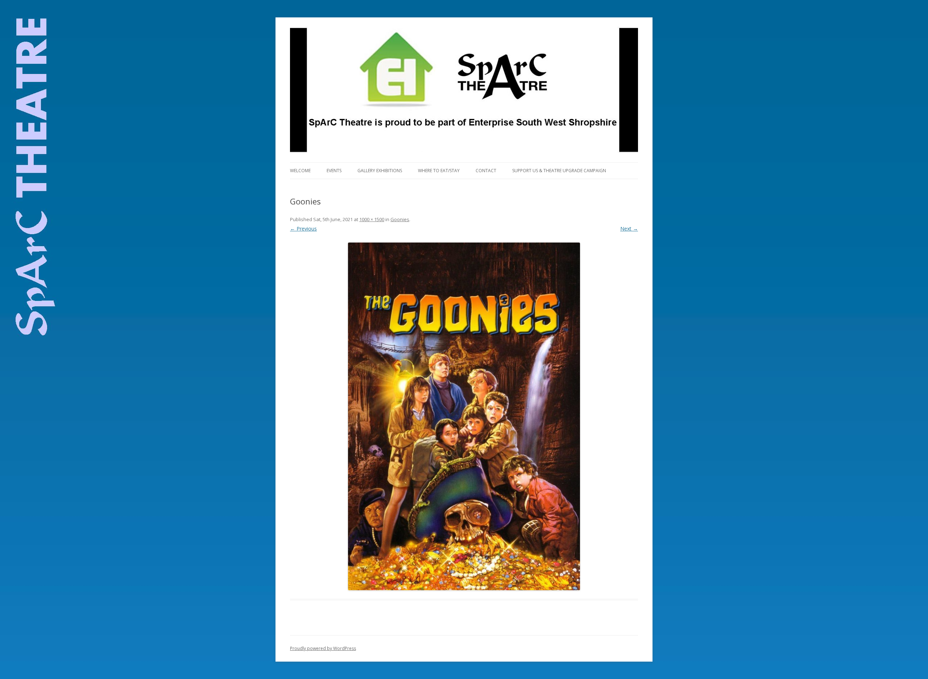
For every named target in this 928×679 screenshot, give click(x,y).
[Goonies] (464, 417)
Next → (629, 228)
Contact (486, 170)
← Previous (303, 228)
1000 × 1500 (371, 219)
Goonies (399, 219)
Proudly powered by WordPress (323, 648)
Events (334, 170)
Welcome (300, 170)
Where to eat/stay (439, 170)
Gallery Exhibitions (379, 170)
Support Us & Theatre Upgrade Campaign (559, 170)
